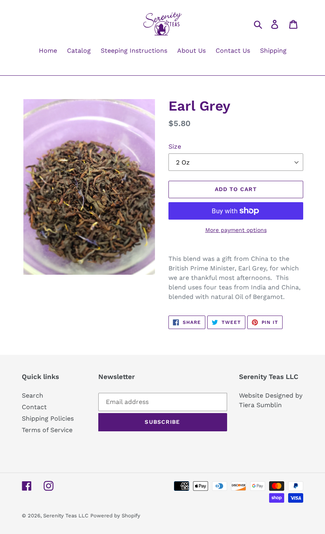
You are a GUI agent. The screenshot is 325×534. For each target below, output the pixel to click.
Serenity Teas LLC (65, 516)
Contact (34, 407)
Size (174, 146)
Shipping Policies (48, 418)
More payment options (236, 230)
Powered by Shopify (115, 516)
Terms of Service (47, 430)
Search (32, 395)
